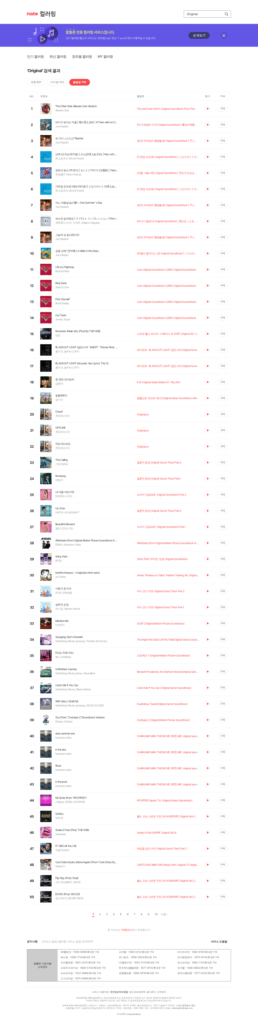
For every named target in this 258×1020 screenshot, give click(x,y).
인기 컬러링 (35, 56)
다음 (163, 914)
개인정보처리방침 (119, 992)
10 (156, 914)
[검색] (226, 14)
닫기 (223, 35)
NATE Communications (130, 1014)
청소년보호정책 (137, 992)
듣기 (207, 108)
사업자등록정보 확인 (185, 1005)
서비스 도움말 (219, 941)
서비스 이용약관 (100, 992)
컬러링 (49, 14)
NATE (32, 13)
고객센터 (161, 992)
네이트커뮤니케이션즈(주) (88, 998)
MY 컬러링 (105, 56)
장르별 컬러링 (82, 56)
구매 (222, 108)
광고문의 (151, 992)
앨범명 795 (79, 82)
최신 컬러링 (57, 56)
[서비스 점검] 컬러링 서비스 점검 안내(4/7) (67, 941)
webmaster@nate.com (182, 1008)
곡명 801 (36, 82)
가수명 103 (57, 82)
